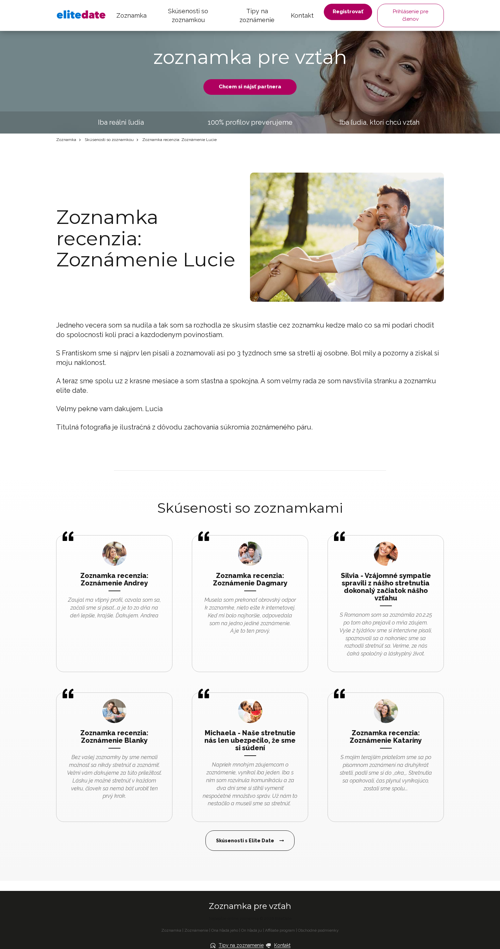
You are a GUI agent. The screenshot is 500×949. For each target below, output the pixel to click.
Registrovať (348, 11)
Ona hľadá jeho (224, 930)
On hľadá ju (251, 930)
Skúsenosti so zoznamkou (188, 15)
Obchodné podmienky (318, 930)
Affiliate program (280, 930)
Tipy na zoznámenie (256, 15)
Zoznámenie (196, 930)
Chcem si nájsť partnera (250, 87)
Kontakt (302, 15)
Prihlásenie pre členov (410, 15)
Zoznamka (131, 15)
